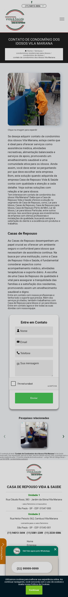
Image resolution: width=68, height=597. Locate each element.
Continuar (34, 590)
